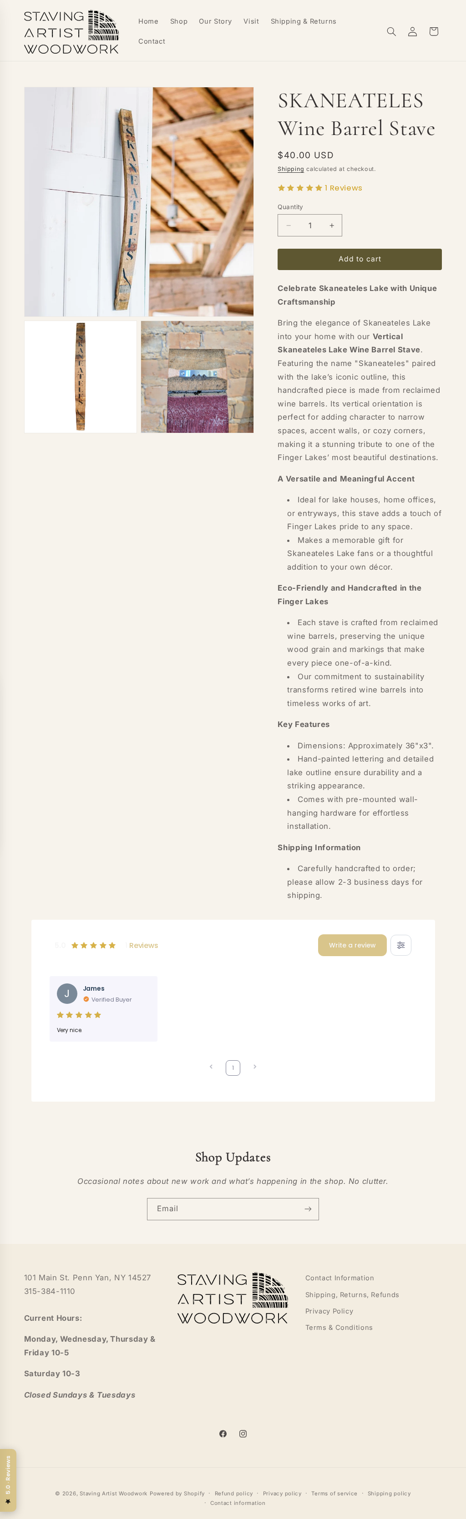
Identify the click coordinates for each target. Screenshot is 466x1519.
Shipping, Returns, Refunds (352, 1295)
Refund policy (234, 1493)
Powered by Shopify (177, 1493)
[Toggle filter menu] (400, 945)
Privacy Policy (329, 1311)
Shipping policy (389, 1493)
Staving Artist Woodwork (113, 1493)
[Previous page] (211, 1067)
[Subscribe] (308, 1209)
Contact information (238, 1503)
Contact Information (340, 1278)
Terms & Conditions (339, 1327)
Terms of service (334, 1493)
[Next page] (255, 1067)
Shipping (291, 168)
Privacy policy (282, 1493)
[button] (391, 31)
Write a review (352, 945)
